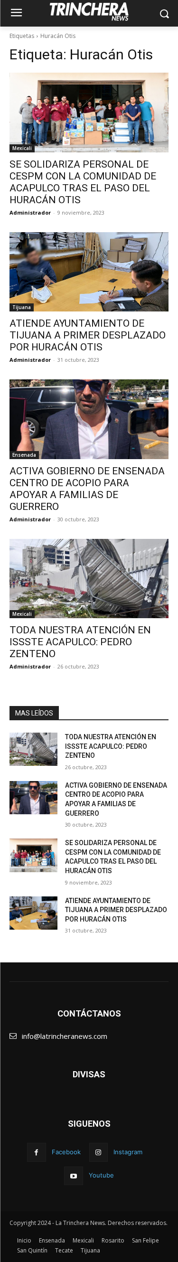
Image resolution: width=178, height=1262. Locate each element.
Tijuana (21, 307)
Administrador (30, 212)
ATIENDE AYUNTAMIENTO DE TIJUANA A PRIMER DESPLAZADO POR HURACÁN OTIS (87, 335)
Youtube (101, 1175)
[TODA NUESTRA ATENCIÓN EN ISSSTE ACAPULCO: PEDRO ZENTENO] (89, 579)
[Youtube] (73, 1176)
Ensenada (24, 455)
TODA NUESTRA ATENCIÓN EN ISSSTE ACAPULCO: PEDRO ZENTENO (80, 641)
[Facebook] (36, 1152)
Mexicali (22, 148)
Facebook (66, 1152)
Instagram (127, 1152)
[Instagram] (98, 1152)
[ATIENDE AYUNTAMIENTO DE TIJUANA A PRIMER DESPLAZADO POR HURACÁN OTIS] (89, 272)
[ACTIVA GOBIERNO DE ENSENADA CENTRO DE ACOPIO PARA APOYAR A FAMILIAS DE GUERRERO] (89, 419)
